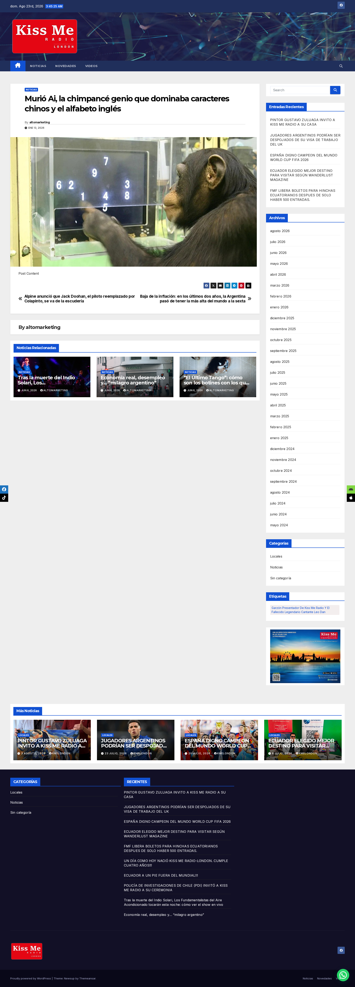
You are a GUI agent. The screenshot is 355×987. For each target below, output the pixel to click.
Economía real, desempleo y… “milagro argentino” (133, 380)
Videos (91, 66)
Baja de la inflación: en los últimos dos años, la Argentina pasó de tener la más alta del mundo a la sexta (193, 298)
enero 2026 (279, 307)
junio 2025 (278, 383)
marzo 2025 (279, 416)
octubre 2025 (281, 340)
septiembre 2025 (283, 351)
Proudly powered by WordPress (31, 978)
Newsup (69, 978)
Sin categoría (280, 578)
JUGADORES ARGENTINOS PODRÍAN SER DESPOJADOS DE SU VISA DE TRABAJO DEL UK (305, 139)
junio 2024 (278, 514)
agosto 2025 (280, 362)
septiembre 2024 (283, 481)
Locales (276, 556)
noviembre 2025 (283, 329)
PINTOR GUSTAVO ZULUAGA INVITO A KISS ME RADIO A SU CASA (52, 746)
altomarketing (39, 122)
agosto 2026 (280, 231)
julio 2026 (278, 242)
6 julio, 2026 (282, 753)
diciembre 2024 (282, 449)
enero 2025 (279, 438)
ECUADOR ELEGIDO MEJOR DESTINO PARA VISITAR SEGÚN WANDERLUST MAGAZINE (301, 175)
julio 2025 (277, 372)
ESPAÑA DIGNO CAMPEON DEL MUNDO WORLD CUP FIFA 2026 (217, 746)
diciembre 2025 (282, 318)
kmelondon (61, 753)
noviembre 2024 (283, 460)
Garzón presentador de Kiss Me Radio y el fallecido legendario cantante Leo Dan (301, 610)
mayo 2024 (279, 525)
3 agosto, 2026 (33, 753)
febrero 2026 (280, 296)
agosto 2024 (280, 492)
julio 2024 (278, 503)
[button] (341, 66)
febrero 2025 (280, 427)
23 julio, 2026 (116, 753)
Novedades (65, 66)
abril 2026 (278, 274)
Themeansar (87, 978)
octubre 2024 (281, 471)
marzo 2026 (279, 285)
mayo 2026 (279, 264)
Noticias (38, 66)
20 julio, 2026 (199, 753)
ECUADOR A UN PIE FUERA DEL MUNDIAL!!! (161, 875)
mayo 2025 (279, 394)
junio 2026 (278, 253)
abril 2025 (278, 405)
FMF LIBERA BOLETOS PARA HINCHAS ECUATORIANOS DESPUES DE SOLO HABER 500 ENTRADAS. (302, 195)
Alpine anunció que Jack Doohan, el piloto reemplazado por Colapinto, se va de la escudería (79, 298)
